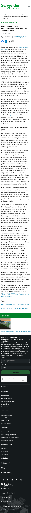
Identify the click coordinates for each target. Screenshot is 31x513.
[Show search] (25, 6)
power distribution (7, 308)
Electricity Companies (22, 14)
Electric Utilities (10, 305)
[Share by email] (12, 41)
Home (2, 14)
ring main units (13, 115)
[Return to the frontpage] (10, 6)
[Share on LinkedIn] (6, 41)
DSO (2, 305)
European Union (21, 305)
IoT (28, 305)
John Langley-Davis (20, 37)
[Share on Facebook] (2, 41)
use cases (25, 308)
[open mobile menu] (29, 6)
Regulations (17, 308)
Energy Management (10, 14)
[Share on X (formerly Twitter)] (9, 41)
